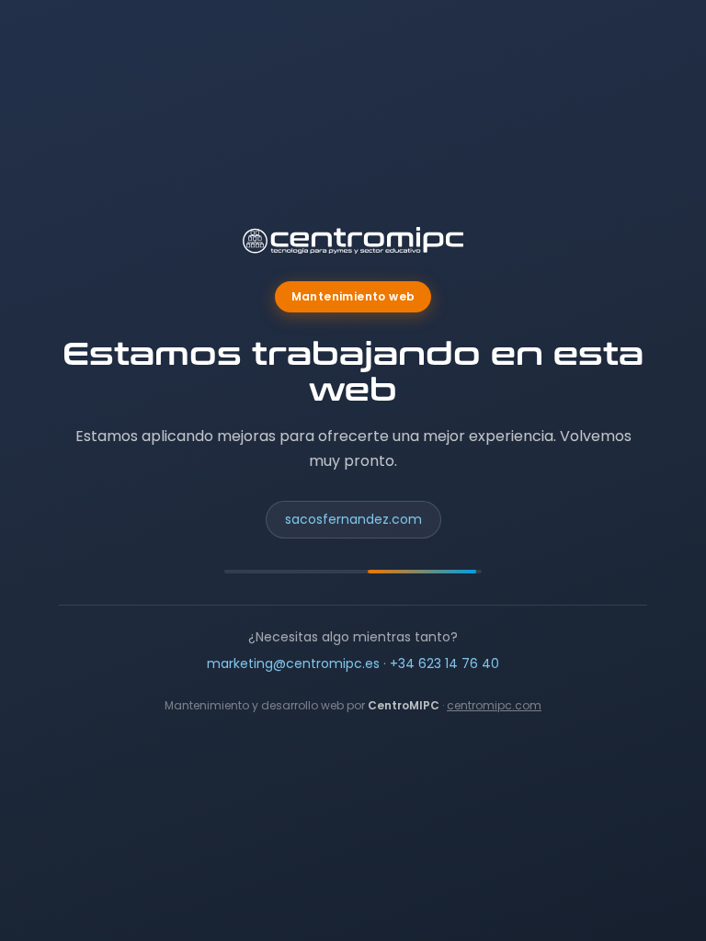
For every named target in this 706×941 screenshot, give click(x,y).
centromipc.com (494, 705)
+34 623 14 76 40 (444, 663)
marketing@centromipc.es (293, 663)
